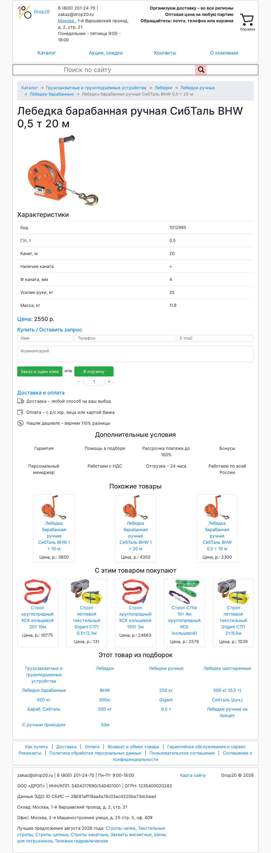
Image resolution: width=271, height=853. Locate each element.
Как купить (36, 746)
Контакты (165, 53)
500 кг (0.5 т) (227, 690)
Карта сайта (193, 775)
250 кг (166, 690)
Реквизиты (30, 753)
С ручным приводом (43, 724)
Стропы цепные (51, 834)
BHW (105, 690)
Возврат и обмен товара (133, 746)
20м (105, 724)
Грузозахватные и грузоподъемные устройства (44, 675)
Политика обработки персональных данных (95, 753)
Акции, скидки (106, 53)
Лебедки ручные (166, 668)
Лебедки (105, 668)
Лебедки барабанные (44, 690)
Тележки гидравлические (81, 840)
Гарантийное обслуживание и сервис (206, 746)
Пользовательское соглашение (182, 753)
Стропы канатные (89, 834)
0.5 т (166, 709)
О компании (224, 53)
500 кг (44, 699)
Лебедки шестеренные (227, 668)
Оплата (92, 746)
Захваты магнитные (131, 834)
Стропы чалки (121, 828)
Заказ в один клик (40, 371)
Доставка (66, 746)
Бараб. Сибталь (44, 709)
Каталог (47, 53)
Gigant (166, 699)
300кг (105, 699)
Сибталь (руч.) (227, 699)
